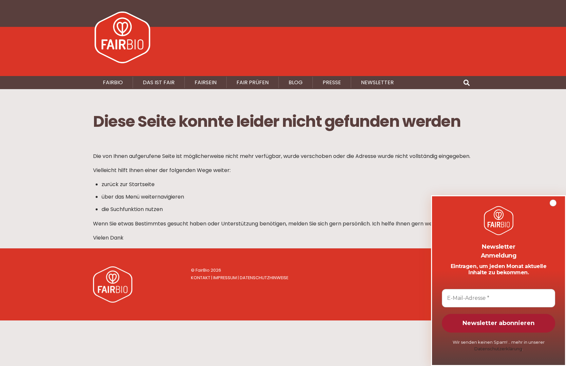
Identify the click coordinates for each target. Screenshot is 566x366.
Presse (332, 82)
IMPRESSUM (225, 278)
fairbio (113, 82)
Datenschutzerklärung (498, 348)
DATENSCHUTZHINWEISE (264, 278)
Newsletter (377, 82)
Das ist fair (159, 82)
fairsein (206, 82)
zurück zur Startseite (128, 184)
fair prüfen (252, 82)
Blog (296, 82)
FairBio (203, 270)
